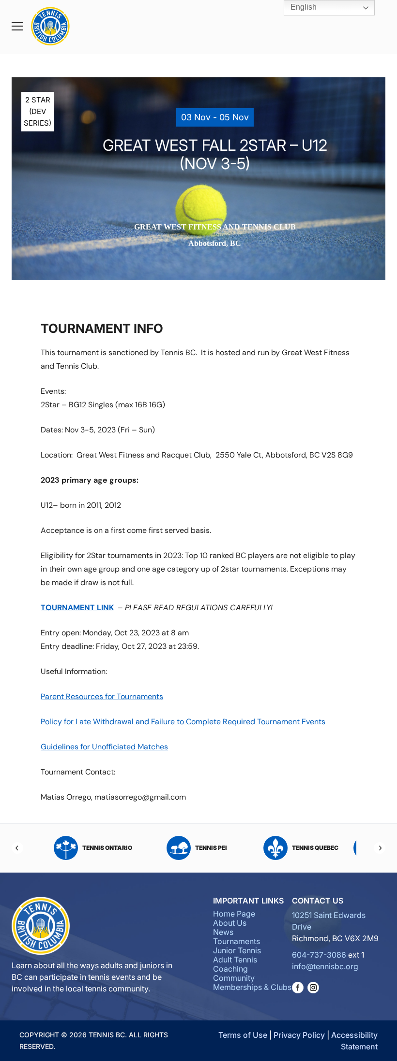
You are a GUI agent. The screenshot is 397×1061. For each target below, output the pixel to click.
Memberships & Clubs (252, 987)
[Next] (379, 848)
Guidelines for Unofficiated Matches (104, 747)
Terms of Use (242, 1035)
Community (234, 978)
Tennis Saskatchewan (107, 847)
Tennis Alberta (316, 847)
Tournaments (236, 941)
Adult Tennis (235, 959)
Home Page (234, 913)
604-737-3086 (319, 955)
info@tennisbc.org (325, 966)
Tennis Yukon (212, 847)
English (303, 7)
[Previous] (17, 848)
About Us (229, 923)
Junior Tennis (237, 950)
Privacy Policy (299, 1035)
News (223, 932)
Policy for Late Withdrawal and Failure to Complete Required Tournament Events (183, 722)
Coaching (230, 969)
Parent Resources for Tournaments (102, 696)
